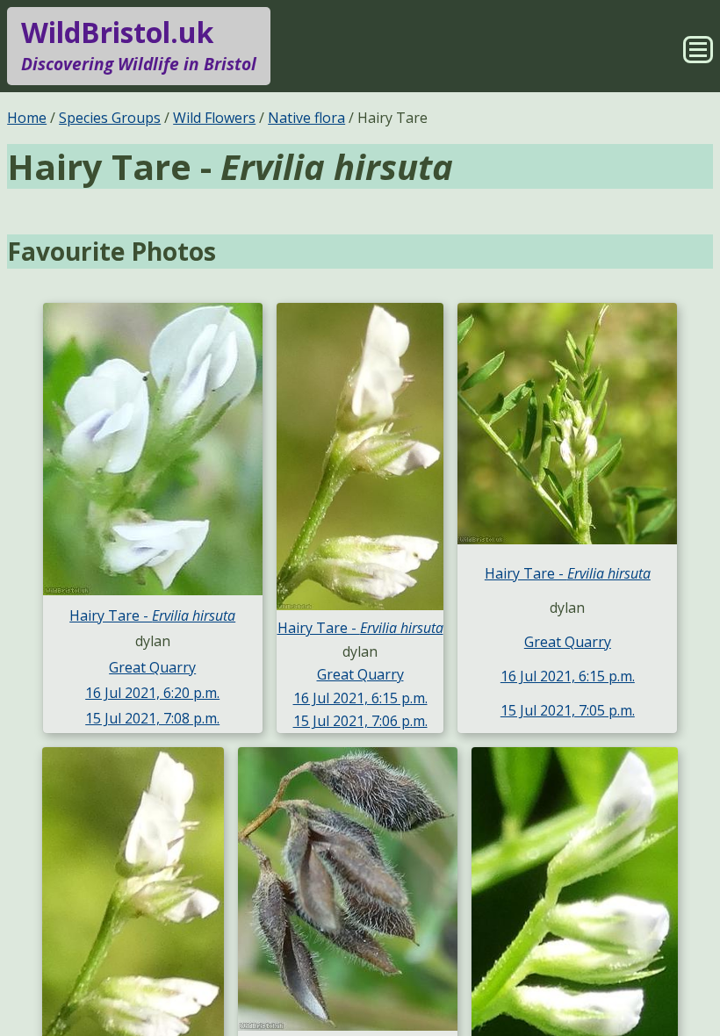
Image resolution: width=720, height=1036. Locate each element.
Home (27, 117)
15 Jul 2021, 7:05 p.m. (567, 710)
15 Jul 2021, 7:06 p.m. (360, 720)
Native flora (306, 117)
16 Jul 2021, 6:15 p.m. (360, 698)
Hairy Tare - (152, 615)
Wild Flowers (214, 117)
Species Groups (110, 117)
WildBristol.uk (138, 44)
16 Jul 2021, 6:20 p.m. (152, 692)
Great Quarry (152, 667)
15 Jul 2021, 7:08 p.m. (152, 718)
